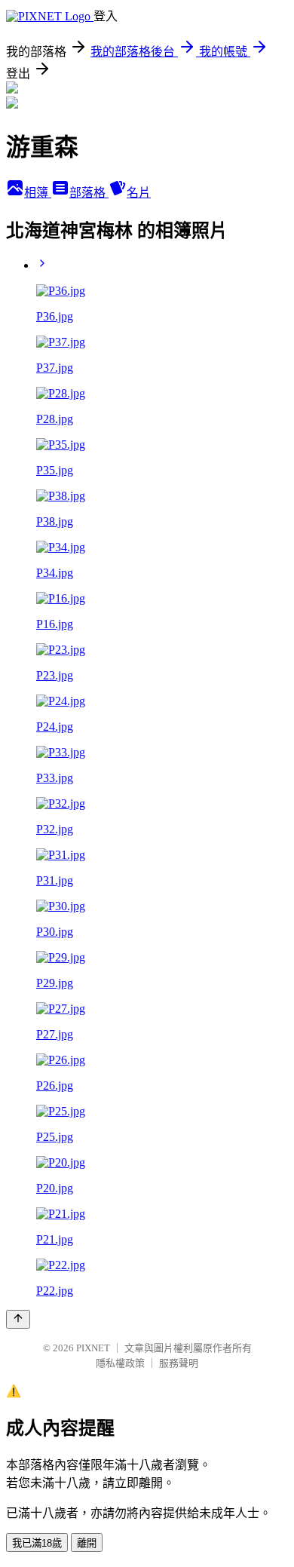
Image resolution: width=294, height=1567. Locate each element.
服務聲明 (178, 1363)
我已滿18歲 (37, 1543)
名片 (139, 192)
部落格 (89, 192)
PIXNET (93, 1348)
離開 (86, 1543)
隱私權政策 (120, 1363)
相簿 (37, 192)
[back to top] (18, 1319)
